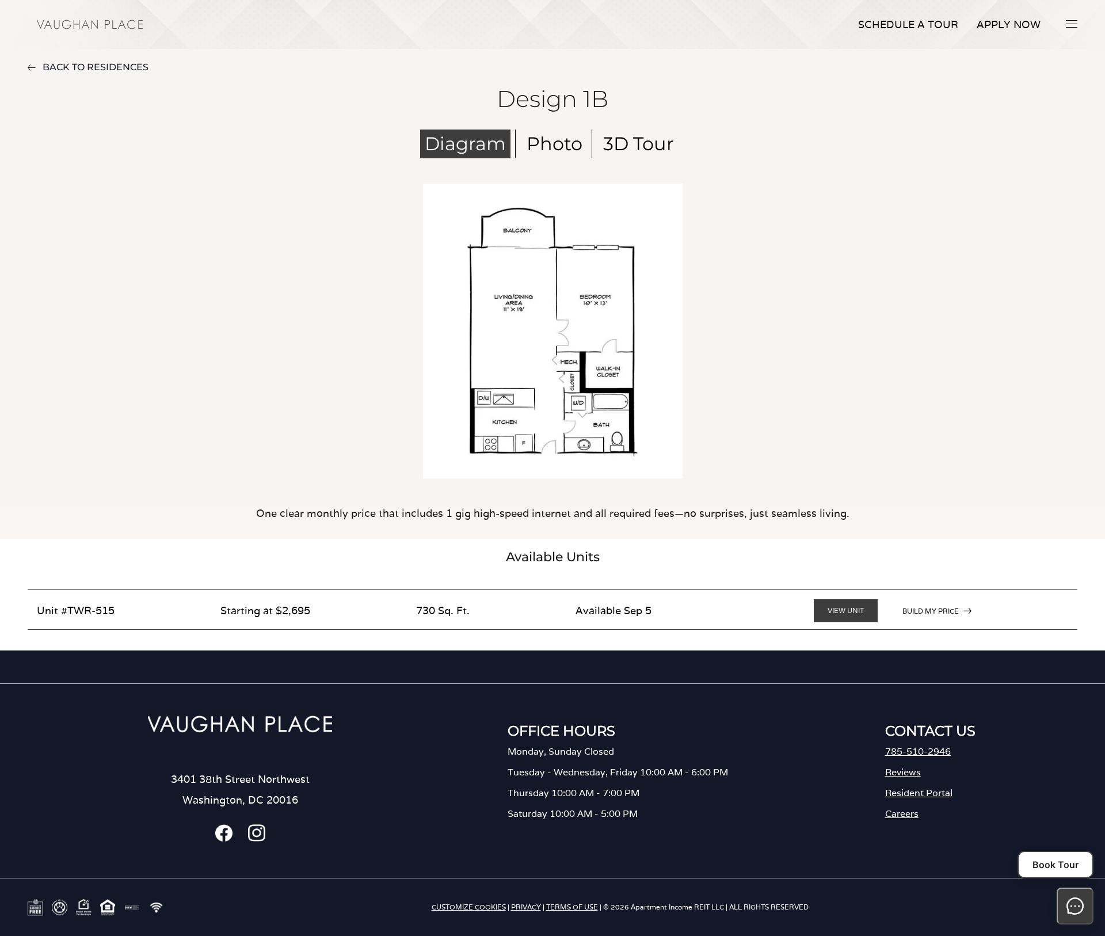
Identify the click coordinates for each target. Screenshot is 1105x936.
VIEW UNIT (846, 610)
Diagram (465, 143)
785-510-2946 (918, 751)
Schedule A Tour (908, 24)
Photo (554, 143)
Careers (902, 814)
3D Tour (638, 143)
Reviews (903, 772)
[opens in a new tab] (224, 838)
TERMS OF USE (572, 907)
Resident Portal (918, 793)
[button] (1071, 23)
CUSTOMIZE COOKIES (469, 907)
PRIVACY (526, 907)
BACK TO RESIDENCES (95, 67)
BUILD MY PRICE (930, 611)
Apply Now (1009, 24)
